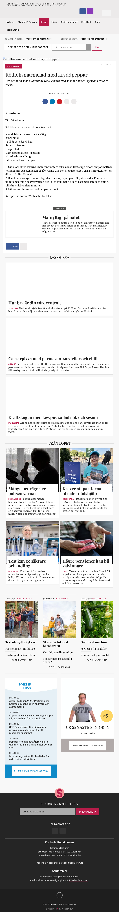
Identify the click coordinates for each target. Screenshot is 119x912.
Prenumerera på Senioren (88, 745)
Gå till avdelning (21, 660)
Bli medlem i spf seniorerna (31, 771)
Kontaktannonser (69, 22)
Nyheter (10, 22)
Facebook (82, 11)
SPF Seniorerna (71, 876)
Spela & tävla (13, 30)
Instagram (90, 11)
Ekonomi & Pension (27, 22)
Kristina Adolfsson (78, 880)
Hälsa (54, 22)
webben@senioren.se (72, 863)
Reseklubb (86, 22)
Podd (97, 22)
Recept (43, 22)
